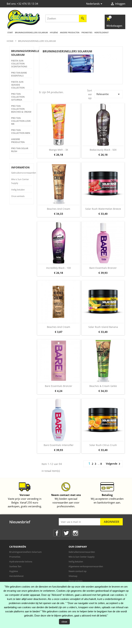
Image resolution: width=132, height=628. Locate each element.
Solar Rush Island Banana (103, 327)
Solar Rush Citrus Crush (103, 445)
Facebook (56, 533)
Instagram (75, 533)
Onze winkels (18, 196)
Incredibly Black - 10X (58, 267)
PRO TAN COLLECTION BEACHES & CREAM (21, 109)
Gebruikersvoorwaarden (23, 172)
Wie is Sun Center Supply (82, 556)
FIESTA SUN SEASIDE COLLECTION (18, 84)
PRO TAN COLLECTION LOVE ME (21, 121)
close (64, 621)
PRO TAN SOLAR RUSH (19, 150)
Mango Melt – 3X (58, 149)
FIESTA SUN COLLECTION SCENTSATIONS (19, 63)
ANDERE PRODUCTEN (69, 32)
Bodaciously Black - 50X (103, 149)
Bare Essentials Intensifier (59, 445)
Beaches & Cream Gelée (103, 386)
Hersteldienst (101, 32)
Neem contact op (77, 571)
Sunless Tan (15, 566)
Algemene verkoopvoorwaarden (86, 566)
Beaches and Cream (58, 208)
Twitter (66, 533)
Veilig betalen (18, 189)
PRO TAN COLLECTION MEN (20, 131)
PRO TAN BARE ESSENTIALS (19, 74)
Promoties (86, 32)
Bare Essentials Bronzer (103, 267)
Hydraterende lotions (20, 561)
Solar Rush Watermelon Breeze (103, 208)
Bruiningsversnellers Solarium (31, 32)
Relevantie (108, 94)
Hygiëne (54, 32)
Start (10, 32)
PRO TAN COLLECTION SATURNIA (18, 96)
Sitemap (73, 576)
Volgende (114, 464)
